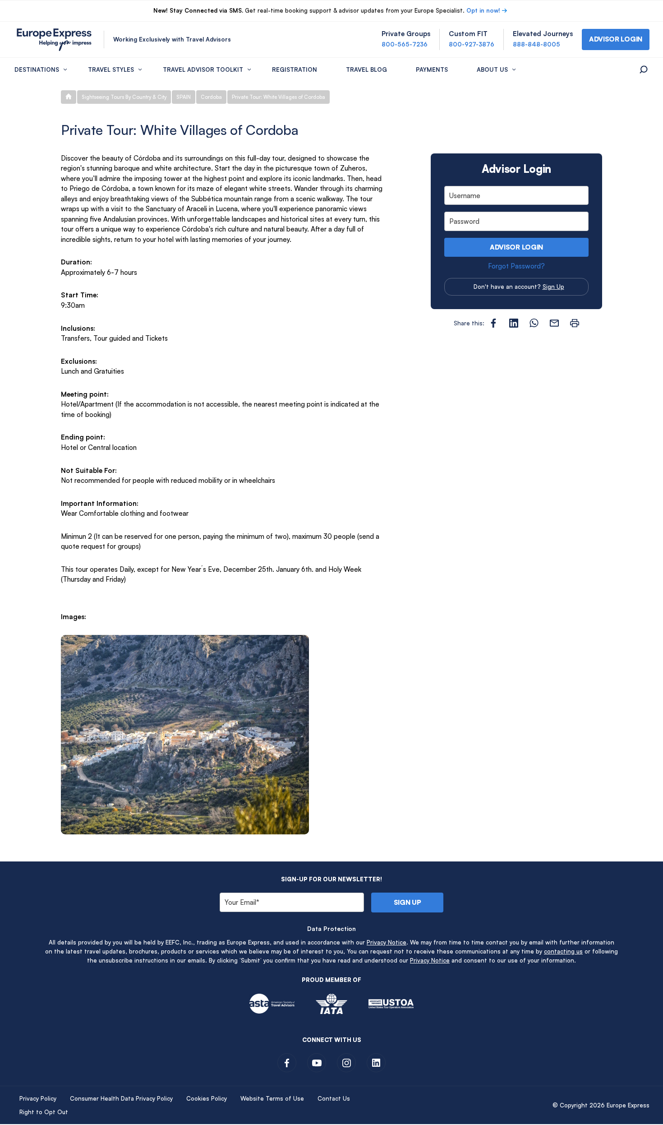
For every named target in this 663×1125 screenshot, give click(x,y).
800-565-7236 (405, 44)
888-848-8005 (536, 44)
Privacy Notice (386, 942)
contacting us (563, 951)
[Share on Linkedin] (513, 323)
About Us (492, 69)
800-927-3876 (471, 44)
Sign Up (553, 286)
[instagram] (346, 1062)
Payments (432, 69)
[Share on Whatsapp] (534, 323)
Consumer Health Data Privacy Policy (121, 1098)
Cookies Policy (206, 1098)
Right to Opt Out (43, 1112)
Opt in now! (483, 10)
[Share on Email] (554, 323)
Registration (294, 69)
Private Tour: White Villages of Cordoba (278, 97)
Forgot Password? (516, 266)
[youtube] (316, 1062)
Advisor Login (516, 247)
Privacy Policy (37, 1098)
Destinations (36, 69)
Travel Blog (366, 69)
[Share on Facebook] (493, 323)
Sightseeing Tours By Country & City (124, 97)
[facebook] (286, 1062)
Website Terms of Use (272, 1098)
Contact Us (334, 1098)
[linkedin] (376, 1062)
